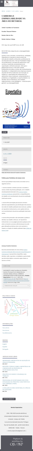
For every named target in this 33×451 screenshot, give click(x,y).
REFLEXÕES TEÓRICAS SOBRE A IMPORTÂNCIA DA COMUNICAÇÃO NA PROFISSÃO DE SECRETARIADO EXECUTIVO (16, 368)
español (5, 346)
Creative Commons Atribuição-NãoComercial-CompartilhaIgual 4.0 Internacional (16, 252)
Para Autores (6, 330)
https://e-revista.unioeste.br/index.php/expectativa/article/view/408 (16, 280)
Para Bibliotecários (7, 333)
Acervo (8, 11)
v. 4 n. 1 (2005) (15, 11)
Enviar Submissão (9, 399)
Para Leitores (6, 328)
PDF (5, 132)
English (5, 344)
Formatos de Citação (11, 285)
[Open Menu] (1, 1)
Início (3, 11)
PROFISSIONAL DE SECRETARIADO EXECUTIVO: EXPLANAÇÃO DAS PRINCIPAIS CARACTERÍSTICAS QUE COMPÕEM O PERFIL (16, 381)
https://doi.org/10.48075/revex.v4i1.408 (14, 45)
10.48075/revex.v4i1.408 (9, 279)
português (5, 349)
